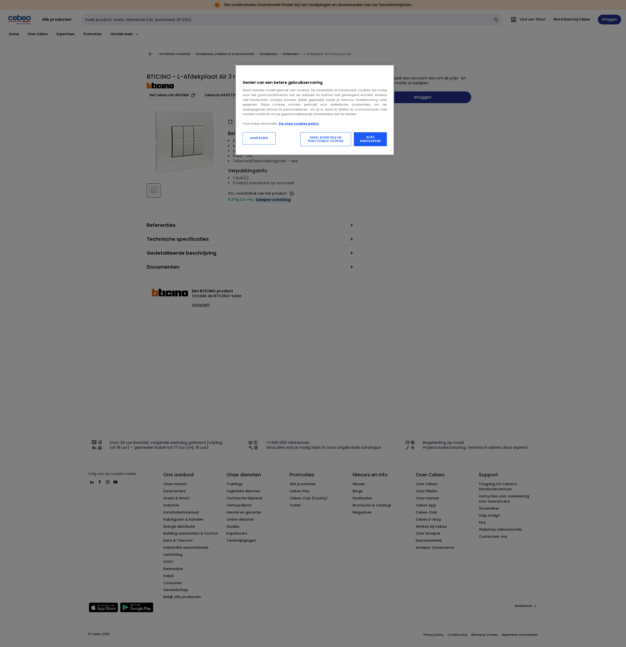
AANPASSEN (259, 138)
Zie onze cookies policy (299, 123)
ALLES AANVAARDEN (370, 139)
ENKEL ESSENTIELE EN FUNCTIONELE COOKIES (326, 139)
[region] (314, 110)
